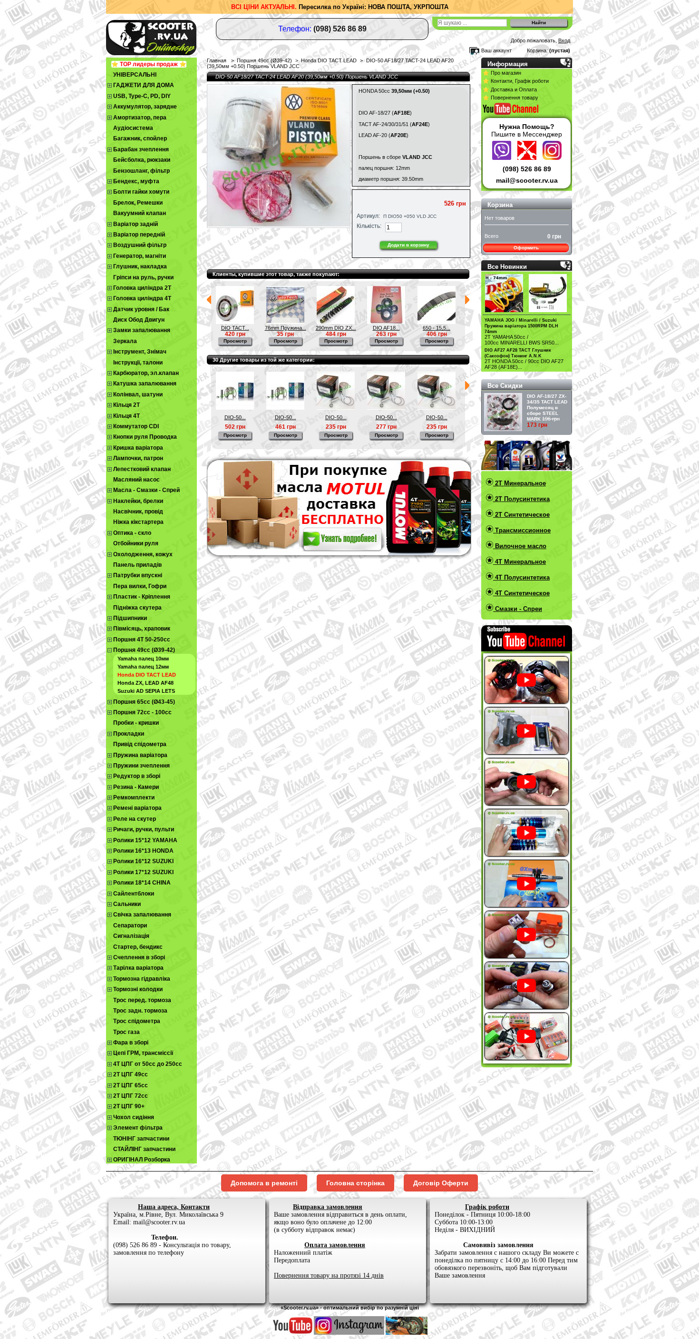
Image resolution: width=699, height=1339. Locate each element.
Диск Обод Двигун (139, 319)
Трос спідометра (136, 1021)
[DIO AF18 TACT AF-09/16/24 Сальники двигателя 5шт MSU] (386, 322)
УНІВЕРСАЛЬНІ (134, 74)
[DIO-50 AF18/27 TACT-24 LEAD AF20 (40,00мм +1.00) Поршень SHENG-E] (235, 408)
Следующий (467, 299)
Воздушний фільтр (139, 245)
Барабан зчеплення (141, 149)
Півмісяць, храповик (141, 628)
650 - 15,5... (436, 328)
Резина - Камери (136, 787)
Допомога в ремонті (264, 1183)
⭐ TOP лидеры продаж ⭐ (148, 64)
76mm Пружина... (285, 328)
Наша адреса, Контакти (174, 1207)
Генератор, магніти (139, 256)
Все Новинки (507, 266)
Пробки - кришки (136, 722)
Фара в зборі (130, 1042)
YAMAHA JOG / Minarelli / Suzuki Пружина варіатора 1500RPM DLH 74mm (521, 326)
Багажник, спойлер (140, 138)
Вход (564, 40)
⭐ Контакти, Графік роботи (516, 81)
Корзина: (537, 50)
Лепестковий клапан (142, 469)
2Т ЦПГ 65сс (130, 1085)
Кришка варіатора (138, 447)
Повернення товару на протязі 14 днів (329, 1275)
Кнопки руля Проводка (145, 436)
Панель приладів (137, 564)
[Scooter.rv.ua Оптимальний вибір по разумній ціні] (169, 36)
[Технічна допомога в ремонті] (528, 157)
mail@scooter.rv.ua (527, 180)
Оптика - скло (132, 533)
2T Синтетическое (521, 514)
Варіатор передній (139, 234)
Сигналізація (131, 936)
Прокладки (128, 733)
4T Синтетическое (521, 593)
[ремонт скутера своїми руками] (406, 1333)
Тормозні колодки (138, 989)
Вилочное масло (519, 546)
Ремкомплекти (134, 797)
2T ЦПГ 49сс (130, 1074)
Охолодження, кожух (143, 554)
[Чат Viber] (503, 157)
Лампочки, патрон (138, 458)
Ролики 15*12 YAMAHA (145, 840)
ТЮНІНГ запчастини (141, 1138)
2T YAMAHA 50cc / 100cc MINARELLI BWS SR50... (522, 339)
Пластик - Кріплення (141, 596)
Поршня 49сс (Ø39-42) (144, 650)
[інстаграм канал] (349, 1333)
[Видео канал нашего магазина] (293, 1333)
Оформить (526, 247)
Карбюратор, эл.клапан (146, 373)
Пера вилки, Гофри (139, 586)
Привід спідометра (139, 744)
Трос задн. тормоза (140, 1010)
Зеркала (125, 341)
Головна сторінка (355, 1183)
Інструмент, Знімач (139, 351)
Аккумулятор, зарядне (145, 106)
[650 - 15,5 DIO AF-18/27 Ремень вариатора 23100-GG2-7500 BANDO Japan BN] (436, 322)
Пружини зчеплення (141, 765)
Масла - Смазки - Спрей (146, 490)
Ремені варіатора (137, 808)
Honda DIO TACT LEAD (146, 675)
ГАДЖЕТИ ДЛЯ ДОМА (143, 85)
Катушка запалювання (144, 383)
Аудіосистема (133, 128)
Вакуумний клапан (139, 213)
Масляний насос (136, 479)
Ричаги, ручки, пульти (143, 829)
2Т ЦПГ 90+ (129, 1106)
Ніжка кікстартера (138, 522)
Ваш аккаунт (496, 50)
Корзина (500, 204)
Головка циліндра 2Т (142, 288)
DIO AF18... (386, 328)
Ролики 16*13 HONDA (143, 850)
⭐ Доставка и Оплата (510, 89)
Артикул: (368, 216)
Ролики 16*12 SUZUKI (143, 861)
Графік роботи (487, 1207)
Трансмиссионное (522, 530)
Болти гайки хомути (141, 191)
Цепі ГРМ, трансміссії (143, 1053)
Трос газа (126, 1032)
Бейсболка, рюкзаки (141, 160)
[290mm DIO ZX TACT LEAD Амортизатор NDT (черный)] (336, 322)
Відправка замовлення (327, 1207)
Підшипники (130, 618)
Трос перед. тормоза (142, 1000)
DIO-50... (235, 417)
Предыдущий (209, 299)
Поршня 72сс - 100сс (142, 712)
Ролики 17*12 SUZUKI (143, 872)
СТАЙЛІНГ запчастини (144, 1149)
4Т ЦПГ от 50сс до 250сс (147, 1064)
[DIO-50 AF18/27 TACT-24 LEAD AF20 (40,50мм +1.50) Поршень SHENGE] (285, 408)
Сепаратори (130, 925)
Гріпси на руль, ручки (143, 277)
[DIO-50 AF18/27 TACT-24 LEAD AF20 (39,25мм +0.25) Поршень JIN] (386, 408)
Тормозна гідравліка (141, 978)
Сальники (127, 904)
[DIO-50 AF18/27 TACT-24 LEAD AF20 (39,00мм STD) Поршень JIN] (336, 408)
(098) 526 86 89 (527, 169)
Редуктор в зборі (136, 776)
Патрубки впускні (137, 575)
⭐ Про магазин (502, 73)
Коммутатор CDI (136, 426)
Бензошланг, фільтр (141, 170)
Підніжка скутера (137, 607)
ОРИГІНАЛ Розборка (141, 1159)
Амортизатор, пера (139, 117)
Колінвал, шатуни (138, 394)
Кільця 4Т (126, 416)
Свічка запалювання (142, 914)
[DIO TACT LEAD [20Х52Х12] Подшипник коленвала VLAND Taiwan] (235, 322)
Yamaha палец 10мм (143, 658)
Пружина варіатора (140, 755)
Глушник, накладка (140, 266)
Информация (507, 64)
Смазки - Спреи (517, 608)
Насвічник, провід (138, 511)
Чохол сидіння (133, 1117)
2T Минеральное (519, 483)
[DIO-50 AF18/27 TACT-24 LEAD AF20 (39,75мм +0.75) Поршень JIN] (436, 408)
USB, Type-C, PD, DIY (142, 96)
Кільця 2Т (126, 405)
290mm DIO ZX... (336, 328)
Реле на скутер (134, 819)
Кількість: (369, 226)
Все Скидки (505, 385)
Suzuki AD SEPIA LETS (146, 691)
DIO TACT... (235, 328)
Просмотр (235, 341)
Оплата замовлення (334, 1245)
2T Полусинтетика (521, 498)
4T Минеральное (519, 561)
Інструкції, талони (138, 362)
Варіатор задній (135, 224)
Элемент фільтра (138, 1127)
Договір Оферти (440, 1183)
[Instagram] (552, 157)
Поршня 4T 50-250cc (141, 639)
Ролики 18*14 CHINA (142, 882)
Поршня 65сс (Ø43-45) (144, 702)
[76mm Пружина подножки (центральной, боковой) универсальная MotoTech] (285, 322)
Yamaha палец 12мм (143, 667)
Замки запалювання (141, 330)
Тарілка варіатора (138, 968)
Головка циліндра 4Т (142, 298)
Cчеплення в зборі (139, 957)
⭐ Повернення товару (510, 97)
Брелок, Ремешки (138, 202)
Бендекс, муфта (136, 181)
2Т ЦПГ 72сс (130, 1096)
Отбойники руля (135, 543)
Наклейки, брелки (138, 501)
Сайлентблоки (133, 893)
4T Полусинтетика (521, 577)
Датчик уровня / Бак (141, 309)
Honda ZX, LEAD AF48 (145, 683)
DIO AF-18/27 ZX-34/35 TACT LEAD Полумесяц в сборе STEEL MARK (547, 408)
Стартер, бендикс (138, 947)
